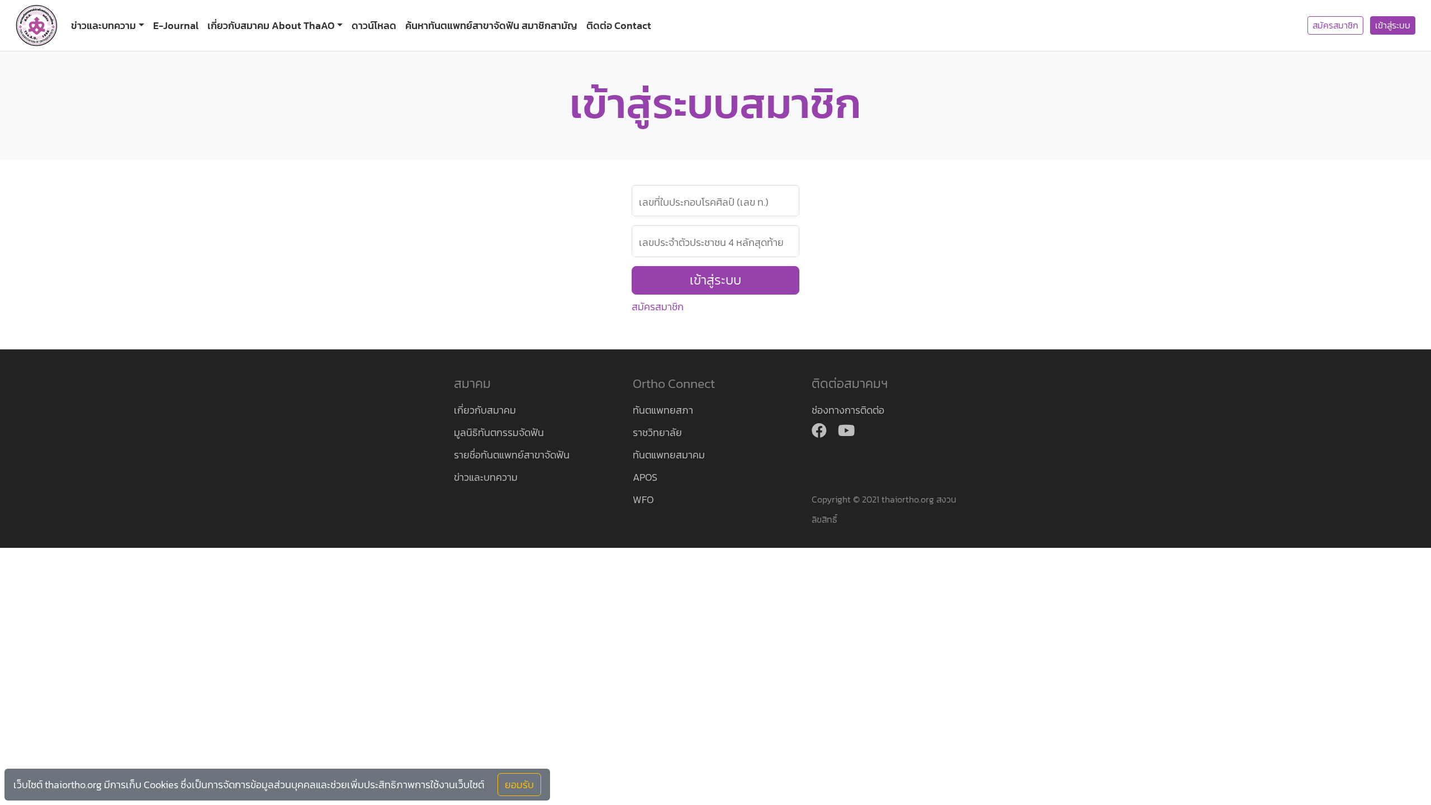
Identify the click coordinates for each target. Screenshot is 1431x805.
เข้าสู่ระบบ (1392, 25)
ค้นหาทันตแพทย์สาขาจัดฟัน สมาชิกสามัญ (491, 25)
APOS (645, 477)
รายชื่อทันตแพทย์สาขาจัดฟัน (512, 454)
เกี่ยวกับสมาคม (485, 410)
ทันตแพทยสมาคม (669, 454)
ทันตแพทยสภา (663, 410)
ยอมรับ (519, 784)
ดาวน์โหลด (374, 25)
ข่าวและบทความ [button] (103, 25)
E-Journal (175, 25)
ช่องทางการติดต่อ (848, 410)
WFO (643, 499)
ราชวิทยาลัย (657, 432)
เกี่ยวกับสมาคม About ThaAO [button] (271, 25)
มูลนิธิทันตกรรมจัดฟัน (499, 432)
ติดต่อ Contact (618, 25)
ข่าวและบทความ (486, 477)
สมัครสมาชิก (1335, 25)
